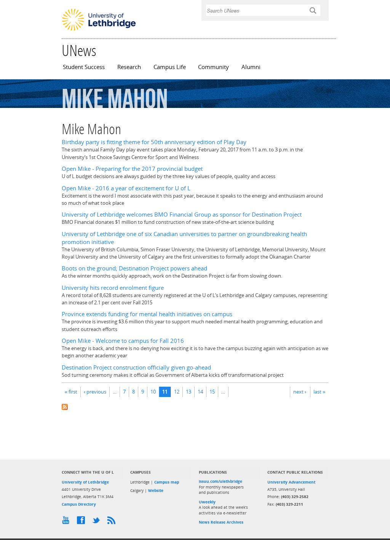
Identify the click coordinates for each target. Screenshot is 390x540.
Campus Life (169, 67)
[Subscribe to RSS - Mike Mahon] (195, 406)
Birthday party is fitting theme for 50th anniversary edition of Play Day (154, 142)
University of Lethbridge (85, 482)
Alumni (251, 67)
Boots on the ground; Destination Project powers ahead (134, 268)
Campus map (166, 482)
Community (213, 67)
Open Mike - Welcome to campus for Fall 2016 (123, 341)
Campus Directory (79, 504)
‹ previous (95, 391)
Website (155, 490)
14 (200, 391)
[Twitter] (98, 522)
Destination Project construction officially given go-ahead (136, 367)
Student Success (84, 67)
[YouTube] (67, 522)
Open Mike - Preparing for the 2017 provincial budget (132, 169)
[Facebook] (82, 522)
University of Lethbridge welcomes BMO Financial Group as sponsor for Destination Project (182, 215)
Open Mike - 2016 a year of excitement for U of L (126, 188)
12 (176, 391)
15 (212, 391)
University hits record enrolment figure (113, 288)
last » (319, 391)
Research (129, 67)
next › (299, 391)
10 (153, 391)
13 (188, 391)
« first (71, 391)
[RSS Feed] (113, 522)
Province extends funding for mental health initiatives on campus (147, 314)
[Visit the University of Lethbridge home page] (99, 30)
